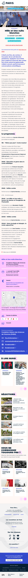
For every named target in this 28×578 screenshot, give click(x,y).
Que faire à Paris (11, 575)
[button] (14, 297)
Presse (23, 567)
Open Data (4, 570)
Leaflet (14, 306)
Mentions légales (14, 565)
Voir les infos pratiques (14, 45)
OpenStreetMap (21, 306)
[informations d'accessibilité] (9, 319)
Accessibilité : (12, 567)
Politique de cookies (13, 570)
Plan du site (23, 570)
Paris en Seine (22, 575)
